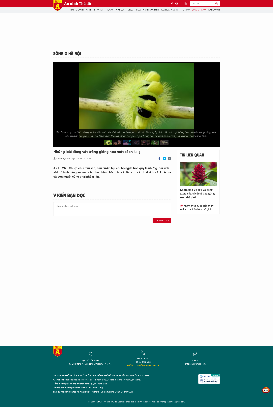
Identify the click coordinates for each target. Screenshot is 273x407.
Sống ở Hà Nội (199, 10)
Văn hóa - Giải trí (169, 10)
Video (131, 10)
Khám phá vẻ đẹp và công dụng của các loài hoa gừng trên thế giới (197, 193)
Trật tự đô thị (76, 10)
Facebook (159, 158)
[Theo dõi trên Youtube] (176, 3)
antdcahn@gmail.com (195, 364)
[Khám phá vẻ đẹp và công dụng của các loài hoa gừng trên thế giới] (198, 174)
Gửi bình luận (162, 220)
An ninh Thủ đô (77, 3)
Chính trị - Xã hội (94, 10)
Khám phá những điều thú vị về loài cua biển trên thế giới (197, 207)
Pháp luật (121, 10)
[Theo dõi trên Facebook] (172, 3)
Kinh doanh (214, 10)
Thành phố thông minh (147, 10)
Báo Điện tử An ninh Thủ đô (57, 5)
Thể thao (185, 10)
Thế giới (109, 10)
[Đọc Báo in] (187, 3)
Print (169, 158)
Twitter (164, 158)
